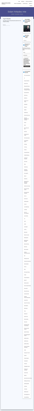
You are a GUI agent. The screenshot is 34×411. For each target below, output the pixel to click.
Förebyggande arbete (26, 141)
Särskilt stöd (26, 300)
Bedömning (25, 95)
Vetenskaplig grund (27, 394)
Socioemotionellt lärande (26, 329)
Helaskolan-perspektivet (26, 170)
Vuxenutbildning (26, 397)
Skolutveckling (26, 319)
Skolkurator (25, 313)
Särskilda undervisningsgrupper (27, 297)
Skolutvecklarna (6, 3)
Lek (24, 218)
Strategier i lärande (27, 352)
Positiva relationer (26, 277)
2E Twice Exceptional (27, 75)
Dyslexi (25, 122)
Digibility (30, 3)
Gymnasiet (25, 161)
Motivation (25, 246)
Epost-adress (25, 55)
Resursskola (26, 288)
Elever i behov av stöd (26, 128)
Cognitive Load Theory (26, 101)
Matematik (25, 232)
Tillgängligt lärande (27, 366)
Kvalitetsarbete (26, 201)
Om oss (31, 5)
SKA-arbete (25, 308)
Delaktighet (25, 104)
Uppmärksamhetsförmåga (28, 378)
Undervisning (26, 372)
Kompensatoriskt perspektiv (26, 193)
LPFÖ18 (25, 229)
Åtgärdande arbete (27, 86)
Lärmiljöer (25, 209)
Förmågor (25, 144)
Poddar (25, 274)
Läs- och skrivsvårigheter (26, 213)
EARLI (25, 125)
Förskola (25, 149)
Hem (19, 1)
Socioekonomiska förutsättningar (26, 325)
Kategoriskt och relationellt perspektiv (26, 182)
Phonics (25, 266)
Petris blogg (25, 3)
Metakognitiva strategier (26, 241)
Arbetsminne (26, 83)
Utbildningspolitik (26, 383)
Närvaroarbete (26, 249)
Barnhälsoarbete (26, 92)
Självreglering (26, 305)
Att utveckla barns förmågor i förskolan (27, 89)
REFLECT (25, 280)
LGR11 (25, 221)
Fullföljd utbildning (26, 155)
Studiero (25, 355)
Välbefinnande (26, 391)
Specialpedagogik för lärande (27, 335)
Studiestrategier (26, 358)
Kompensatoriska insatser (26, 189)
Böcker (22, 1)
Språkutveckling (26, 343)
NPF (24, 255)
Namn (24, 52)
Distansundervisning (27, 115)
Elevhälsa (25, 131)
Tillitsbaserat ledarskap (26, 369)
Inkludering (25, 178)
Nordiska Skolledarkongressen (27, 252)
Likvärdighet (26, 226)
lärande (25, 204)
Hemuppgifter (26, 173)
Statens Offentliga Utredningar (26, 347)
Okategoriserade (26, 258)
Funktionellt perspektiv (25, 158)
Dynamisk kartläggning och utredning (26, 119)
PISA (25, 269)
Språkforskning (26, 338)
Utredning (25, 386)
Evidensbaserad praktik (26, 135)
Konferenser (26, 198)
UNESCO (25, 375)
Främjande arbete (26, 152)
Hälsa (25, 164)
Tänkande (25, 363)
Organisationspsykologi (27, 261)
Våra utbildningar (17, 3)
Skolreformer (26, 316)
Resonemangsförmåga (27, 285)
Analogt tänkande (26, 80)
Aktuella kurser (29, 1)
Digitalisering (26, 112)
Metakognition (26, 237)
